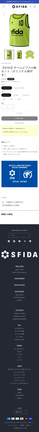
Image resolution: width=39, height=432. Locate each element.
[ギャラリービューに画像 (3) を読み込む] (29, 54)
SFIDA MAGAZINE (19, 278)
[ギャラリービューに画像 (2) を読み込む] (19, 54)
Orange (17, 95)
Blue (12, 99)
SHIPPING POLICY (19, 297)
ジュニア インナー (19, 380)
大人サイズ (7, 88)
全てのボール (19, 328)
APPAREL (19, 345)
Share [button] (5, 197)
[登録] (29, 235)
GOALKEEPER (20, 395)
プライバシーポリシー (13, 425)
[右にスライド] (37, 55)
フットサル (19, 337)
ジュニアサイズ (20, 88)
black (20, 99)
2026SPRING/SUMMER (19, 319)
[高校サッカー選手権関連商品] (19, 188)
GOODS (19, 398)
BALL (19, 325)
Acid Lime (7, 95)
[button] (4, 7)
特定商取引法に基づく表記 (20, 428)
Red (5, 99)
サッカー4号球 (19, 334)
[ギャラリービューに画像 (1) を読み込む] (9, 54)
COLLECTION (19, 310)
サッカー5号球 (19, 331)
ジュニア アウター (19, 372)
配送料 (2, 81)
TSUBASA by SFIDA (19, 316)
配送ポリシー (29, 425)
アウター (19, 351)
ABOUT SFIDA (20, 266)
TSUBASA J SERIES (19, 313)
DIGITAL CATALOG (19, 285)
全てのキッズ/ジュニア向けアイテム (19, 369)
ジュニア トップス (19, 375)
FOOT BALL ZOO (19, 339)
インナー (19, 360)
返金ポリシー (31, 422)
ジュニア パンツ (19, 378)
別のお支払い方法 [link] (19, 122)
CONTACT (19, 300)
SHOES (19, 392)
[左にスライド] (2, 55)
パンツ (19, 357)
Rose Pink (26, 95)
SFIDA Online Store (12, 422)
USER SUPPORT (19, 291)
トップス (19, 354)
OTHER (19, 389)
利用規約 (22, 425)
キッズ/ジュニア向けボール (19, 383)
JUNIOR (19, 366)
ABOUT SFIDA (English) (19, 272)
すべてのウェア (19, 349)
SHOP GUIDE (19, 295)
